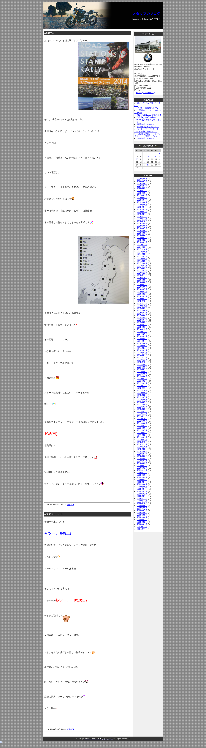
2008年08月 (142, 508)
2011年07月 (142, 425)
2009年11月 (142, 472)
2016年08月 (142, 282)
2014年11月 (142, 332)
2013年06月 (142, 371)
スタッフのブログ (146, 14)
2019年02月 (142, 212)
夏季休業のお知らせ (146, 124)
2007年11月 (142, 529)
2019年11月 (142, 190)
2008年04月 (142, 517)
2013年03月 (142, 379)
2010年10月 (142, 447)
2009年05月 (142, 487)
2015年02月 (142, 324)
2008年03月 (142, 519)
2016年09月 (142, 280)
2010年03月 (142, 463)
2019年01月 (142, 214)
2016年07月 (142, 284)
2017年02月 (142, 268)
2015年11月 (142, 303)
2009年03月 (142, 491)
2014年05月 (142, 346)
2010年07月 (142, 454)
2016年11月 (142, 275)
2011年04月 (142, 432)
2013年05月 (142, 374)
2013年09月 (142, 364)
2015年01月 (142, 327)
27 (148, 165)
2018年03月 (142, 237)
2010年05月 (142, 458)
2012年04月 (142, 404)
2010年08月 (142, 451)
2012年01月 (142, 411)
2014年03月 (142, 350)
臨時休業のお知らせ (146, 138)
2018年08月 (142, 226)
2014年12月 (142, 329)
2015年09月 (142, 308)
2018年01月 (142, 242)
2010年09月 (142, 449)
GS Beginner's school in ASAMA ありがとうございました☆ (148, 119)
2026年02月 (142, 188)
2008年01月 (142, 524)
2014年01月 (142, 355)
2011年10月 (142, 418)
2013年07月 (142, 369)
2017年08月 (142, 254)
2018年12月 (142, 216)
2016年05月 (142, 289)
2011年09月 (142, 421)
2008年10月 (142, 503)
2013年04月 (142, 376)
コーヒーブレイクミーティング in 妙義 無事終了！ (147, 130)
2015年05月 (142, 317)
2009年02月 (142, 494)
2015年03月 (142, 322)
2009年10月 (142, 475)
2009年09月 (142, 477)
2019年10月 (142, 193)
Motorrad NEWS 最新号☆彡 (149, 115)
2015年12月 (142, 301)
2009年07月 (142, 482)
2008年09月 (142, 505)
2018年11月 (142, 219)
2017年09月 (142, 252)
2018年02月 (142, 240)
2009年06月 (142, 484)
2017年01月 (142, 270)
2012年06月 (142, 400)
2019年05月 (142, 205)
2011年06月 (142, 428)
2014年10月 (142, 334)
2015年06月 (142, 315)
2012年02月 (142, 409)
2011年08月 (142, 423)
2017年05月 (142, 261)
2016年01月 (142, 299)
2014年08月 (142, 338)
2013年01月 (142, 383)
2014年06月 (142, 343)
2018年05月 (142, 233)
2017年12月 (142, 245)
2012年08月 (142, 395)
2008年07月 (142, 510)
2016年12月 (142, 273)
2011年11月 (142, 416)
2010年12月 (142, 442)
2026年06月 (142, 183)
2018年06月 (142, 230)
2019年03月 (142, 209)
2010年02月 (142, 466)
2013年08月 (142, 367)
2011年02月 (142, 437)
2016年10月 (142, 277)
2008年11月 (142, 501)
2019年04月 (142, 207)
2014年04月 (142, 348)
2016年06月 (142, 287)
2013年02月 (142, 381)
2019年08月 (142, 198)
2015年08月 (142, 310)
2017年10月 (142, 249)
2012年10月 (142, 390)
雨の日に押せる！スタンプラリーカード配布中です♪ (147, 135)
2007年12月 (142, 527)
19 (144, 162)
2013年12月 (142, 357)
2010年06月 (142, 456)
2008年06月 (142, 512)
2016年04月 (142, 292)
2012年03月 (142, 407)
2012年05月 (142, 402)
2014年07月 (142, 341)
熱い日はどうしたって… (148, 127)
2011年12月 (142, 414)
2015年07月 (142, 313)
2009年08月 (142, 480)
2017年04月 (142, 263)
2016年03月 (142, 294)
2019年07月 (142, 200)
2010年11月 (142, 444)
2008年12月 (142, 498)
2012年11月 (142, 388)
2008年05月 (142, 515)
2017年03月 (142, 266)
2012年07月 (142, 397)
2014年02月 (142, 353)
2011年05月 (142, 430)
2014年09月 (142, 336)
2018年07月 (142, 228)
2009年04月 (142, 489)
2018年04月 (142, 235)
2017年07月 (142, 256)
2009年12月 (142, 470)
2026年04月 (142, 186)
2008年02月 (142, 522)
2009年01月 (142, 496)
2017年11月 (142, 247)
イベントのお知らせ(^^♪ (147, 108)
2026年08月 (142, 179)
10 (137, 159)
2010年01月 (142, 468)
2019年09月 (142, 195)
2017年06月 (142, 259)
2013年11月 (142, 360)
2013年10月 (142, 362)
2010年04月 (142, 461)
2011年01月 (142, 440)
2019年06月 (142, 202)
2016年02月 (142, 296)
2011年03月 (142, 435)
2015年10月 (142, 306)
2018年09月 (142, 223)
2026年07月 (142, 181)
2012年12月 (142, 385)
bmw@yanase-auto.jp (145, 92)
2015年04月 (142, 320)
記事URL (70, 505)
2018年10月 (142, 221)
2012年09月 (142, 393)
